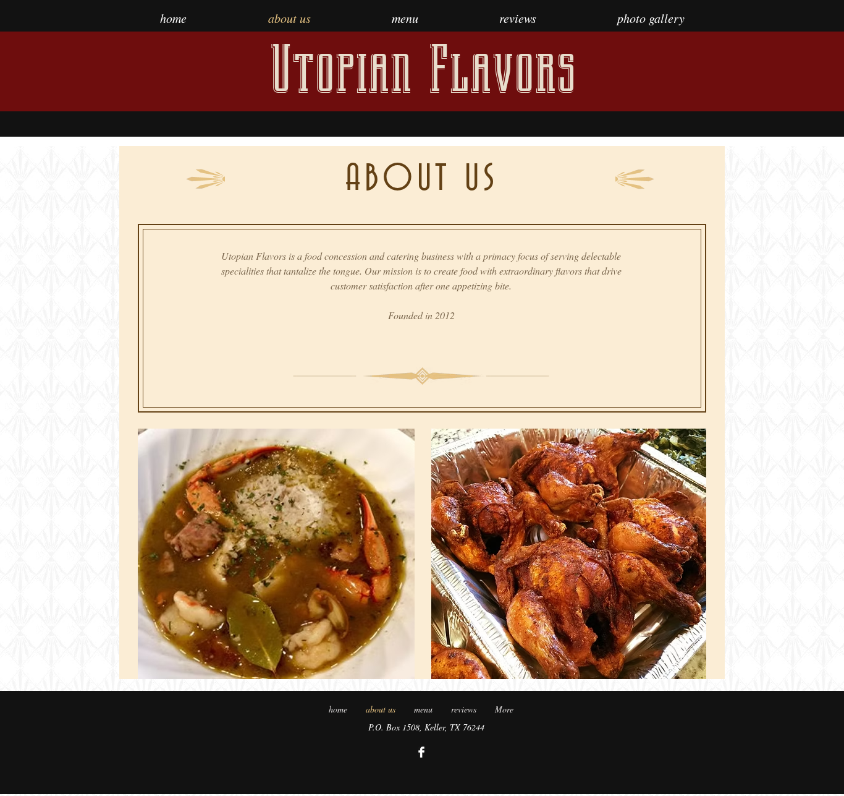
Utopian (340, 69)
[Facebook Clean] (421, 752)
